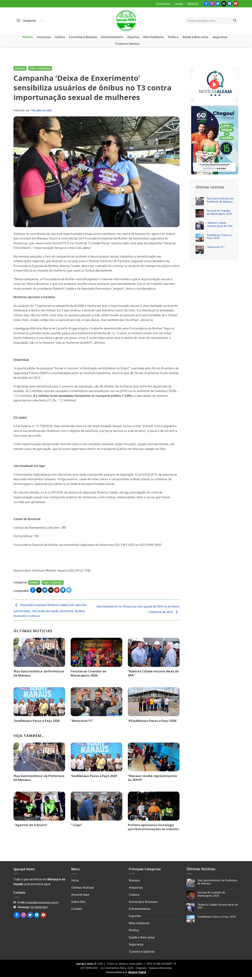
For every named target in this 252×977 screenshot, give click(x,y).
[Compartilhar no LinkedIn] (63, 590)
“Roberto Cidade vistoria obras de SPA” (153, 673)
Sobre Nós (192, 3)
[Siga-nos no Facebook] (206, 3)
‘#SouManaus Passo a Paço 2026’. (152, 721)
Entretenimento (112, 37)
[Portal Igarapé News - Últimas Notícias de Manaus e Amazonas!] (126, 20)
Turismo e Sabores (127, 43)
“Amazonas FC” (82, 721)
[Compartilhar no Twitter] (45, 590)
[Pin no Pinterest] (57, 590)
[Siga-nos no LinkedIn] (229, 3)
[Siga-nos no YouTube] (235, 3)
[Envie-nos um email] (224, 3)
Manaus (28, 37)
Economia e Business (83, 37)
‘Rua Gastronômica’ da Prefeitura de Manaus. (38, 673)
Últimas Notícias (82, 887)
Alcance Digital (137, 972)
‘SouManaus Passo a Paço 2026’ (36, 721)
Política (173, 37)
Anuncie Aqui (163, 3)
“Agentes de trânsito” (30, 825)
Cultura (60, 37)
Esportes (133, 37)
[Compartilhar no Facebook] (33, 590)
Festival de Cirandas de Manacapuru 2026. (88, 673)
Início (75, 880)
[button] (29, 20)
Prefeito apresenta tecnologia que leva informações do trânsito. (153, 827)
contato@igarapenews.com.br (42, 902)
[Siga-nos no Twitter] (218, 3)
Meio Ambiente (153, 37)
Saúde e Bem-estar (195, 37)
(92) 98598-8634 (38, 907)
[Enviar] (235, 21)
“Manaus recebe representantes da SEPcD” (152, 778)
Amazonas (44, 37)
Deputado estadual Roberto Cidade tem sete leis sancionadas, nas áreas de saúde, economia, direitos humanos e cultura (50, 610)
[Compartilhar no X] (39, 590)
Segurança (220, 37)
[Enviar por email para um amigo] (51, 590)
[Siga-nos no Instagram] (212, 3)
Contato (179, 3)
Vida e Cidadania (40, 68)
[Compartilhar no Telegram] (69, 590)
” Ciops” (76, 825)
